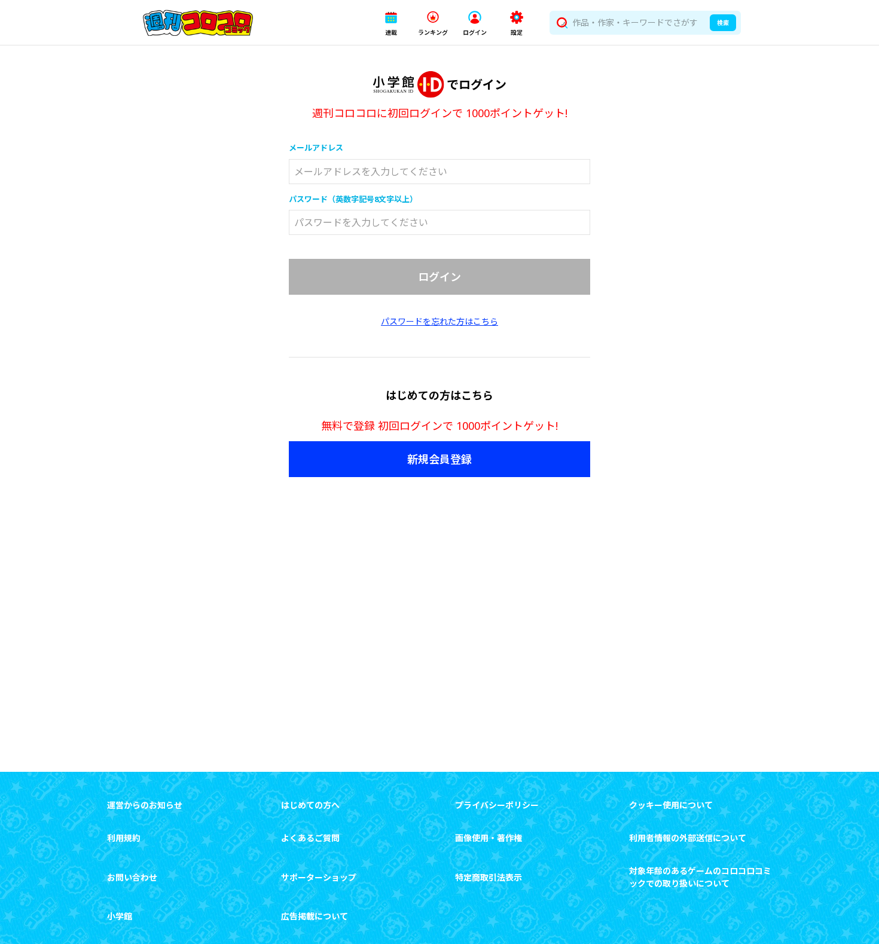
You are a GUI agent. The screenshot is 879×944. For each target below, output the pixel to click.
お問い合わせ (132, 877)
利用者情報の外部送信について (687, 838)
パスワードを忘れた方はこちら (439, 321)
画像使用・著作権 (488, 838)
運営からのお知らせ (144, 805)
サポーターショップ (318, 877)
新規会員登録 (439, 459)
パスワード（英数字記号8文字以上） (353, 199)
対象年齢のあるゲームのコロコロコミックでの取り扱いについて (700, 877)
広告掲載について (314, 916)
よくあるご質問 (310, 838)
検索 (723, 23)
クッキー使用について (671, 805)
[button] (391, 23)
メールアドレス (316, 147)
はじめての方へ (310, 805)
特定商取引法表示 (488, 877)
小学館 (119, 916)
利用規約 (124, 838)
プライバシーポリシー (497, 805)
